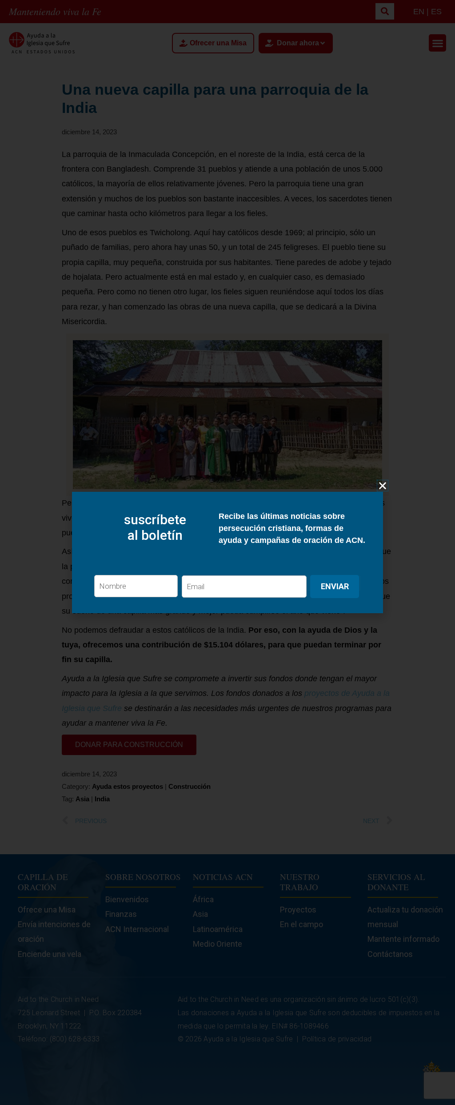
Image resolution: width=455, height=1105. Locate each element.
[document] (227, 552)
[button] (382, 485)
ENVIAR (335, 586)
